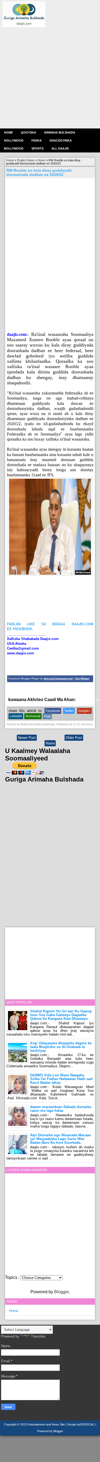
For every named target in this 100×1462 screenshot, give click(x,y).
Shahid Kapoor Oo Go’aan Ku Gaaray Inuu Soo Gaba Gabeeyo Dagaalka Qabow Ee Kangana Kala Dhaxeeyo (61, 1015)
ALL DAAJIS (60, 148)
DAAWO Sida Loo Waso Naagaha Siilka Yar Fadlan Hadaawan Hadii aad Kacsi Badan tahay (61, 1079)
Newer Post (27, 738)
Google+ (84, 711)
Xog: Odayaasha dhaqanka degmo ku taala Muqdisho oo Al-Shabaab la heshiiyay (61, 1047)
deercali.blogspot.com (58, 678)
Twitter (69, 711)
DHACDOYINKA (61, 140)
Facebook (53, 711)
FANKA (36, 140)
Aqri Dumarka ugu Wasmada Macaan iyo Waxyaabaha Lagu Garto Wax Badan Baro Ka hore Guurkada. (60, 1139)
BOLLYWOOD (13, 148)
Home (8, 132)
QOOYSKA (28, 132)
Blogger (61, 1292)
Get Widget (82, 678)
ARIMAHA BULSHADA (59, 132)
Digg (47, 716)
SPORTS (37, 148)
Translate (38, 1336)
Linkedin (16, 716)
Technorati (33, 716)
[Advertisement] (50, 77)
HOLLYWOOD (13, 140)
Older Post (74, 738)
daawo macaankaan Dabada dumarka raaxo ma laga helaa (60, 1109)
